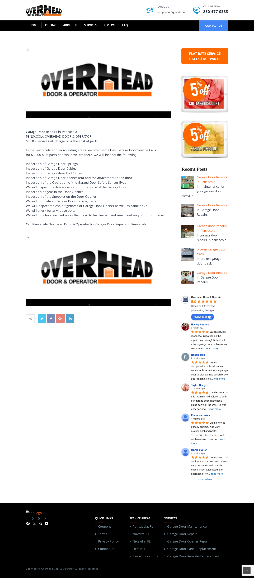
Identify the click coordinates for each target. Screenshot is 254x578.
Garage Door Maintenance (187, 526)
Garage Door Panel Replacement (191, 549)
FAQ (125, 25)
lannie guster (199, 449)
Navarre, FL (141, 534)
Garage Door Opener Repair (188, 541)
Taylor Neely (198, 385)
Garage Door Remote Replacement (193, 556)
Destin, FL (140, 549)
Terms (102, 534)
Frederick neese (200, 415)
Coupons (104, 526)
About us (70, 25)
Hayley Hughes (200, 324)
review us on (201, 316)
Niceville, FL (141, 541)
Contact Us (106, 549)
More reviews (204, 479)
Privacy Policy (108, 541)
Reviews (109, 25)
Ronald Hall (198, 354)
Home (34, 25)
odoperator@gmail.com (171, 12)
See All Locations (145, 556)
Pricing (50, 25)
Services (90, 25)
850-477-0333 (215, 11)
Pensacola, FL (143, 526)
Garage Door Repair (182, 534)
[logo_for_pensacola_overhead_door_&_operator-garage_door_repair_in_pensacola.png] (98, 270)
